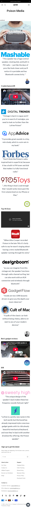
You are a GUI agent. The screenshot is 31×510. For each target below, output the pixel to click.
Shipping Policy (21, 465)
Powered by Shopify (5, 505)
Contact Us (4, 467)
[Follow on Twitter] (6, 496)
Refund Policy (20, 470)
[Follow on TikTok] (21, 496)
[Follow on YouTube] (17, 496)
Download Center (21, 478)
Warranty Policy (21, 473)
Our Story (3, 465)
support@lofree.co (15, 485)
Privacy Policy (20, 475)
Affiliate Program (5, 470)
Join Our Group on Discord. (15, 1)
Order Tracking (20, 467)
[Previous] (1, 1)
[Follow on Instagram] (10, 496)
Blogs (2, 475)
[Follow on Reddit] (24, 496)
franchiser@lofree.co (13, 490)
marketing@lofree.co (15, 488)
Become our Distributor (7, 473)
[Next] (29, 1)
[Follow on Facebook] (2, 496)
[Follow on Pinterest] (13, 496)
